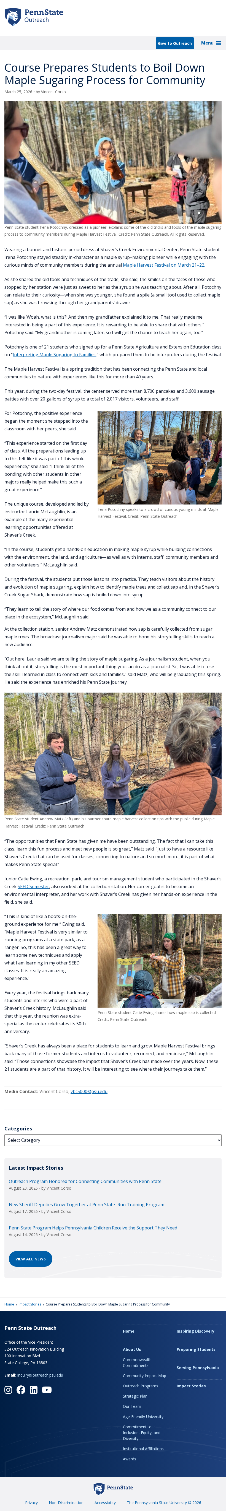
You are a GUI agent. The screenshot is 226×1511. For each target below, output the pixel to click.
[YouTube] (47, 1389)
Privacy (31, 1502)
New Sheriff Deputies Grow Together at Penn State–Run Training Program (86, 1204)
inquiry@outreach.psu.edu (40, 1375)
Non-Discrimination (66, 1502)
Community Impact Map (144, 1375)
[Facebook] (21, 1389)
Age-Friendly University (143, 1416)
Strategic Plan (135, 1396)
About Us (132, 1349)
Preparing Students (196, 1349)
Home (9, 1304)
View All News (30, 1259)
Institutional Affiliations (143, 1448)
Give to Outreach (175, 43)
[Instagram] (8, 1389)
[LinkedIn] (33, 1389)
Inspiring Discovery (195, 1331)
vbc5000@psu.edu (89, 1091)
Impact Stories (30, 1304)
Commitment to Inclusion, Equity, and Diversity (141, 1432)
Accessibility (105, 1502)
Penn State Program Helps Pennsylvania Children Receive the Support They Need (93, 1228)
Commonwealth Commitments (137, 1362)
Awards (129, 1458)
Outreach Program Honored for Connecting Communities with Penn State (85, 1181)
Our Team (132, 1406)
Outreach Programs (140, 1385)
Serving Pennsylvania (198, 1367)
